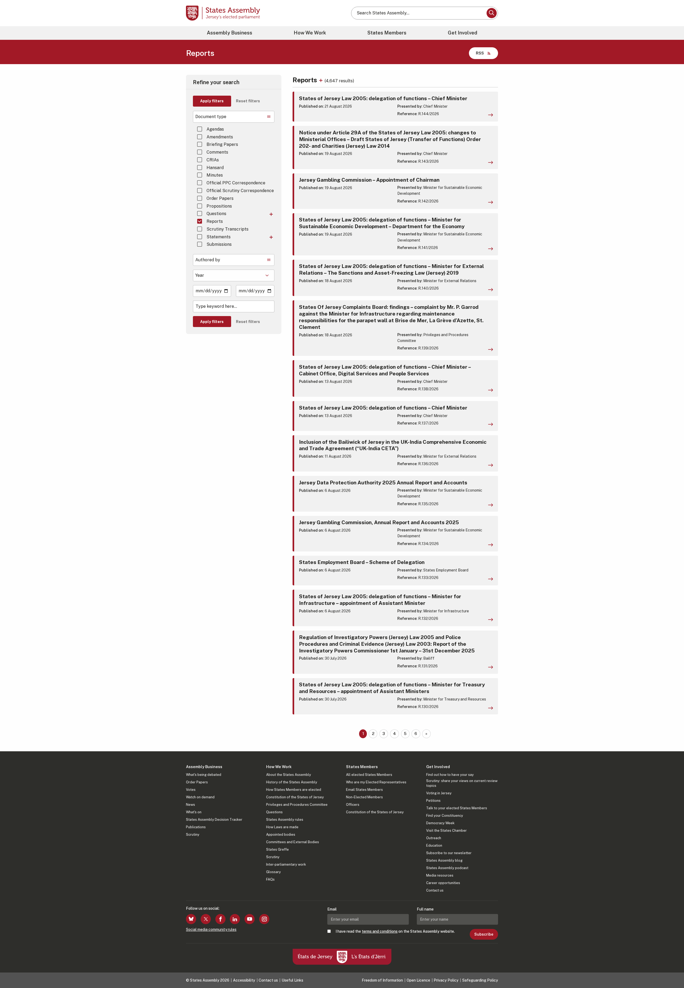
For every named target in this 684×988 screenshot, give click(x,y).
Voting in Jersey (439, 793)
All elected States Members (369, 775)
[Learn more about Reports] (321, 80)
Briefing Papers (222, 144)
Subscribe (483, 934)
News (190, 805)
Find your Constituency (444, 816)
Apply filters (212, 101)
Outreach (433, 838)
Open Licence (418, 980)
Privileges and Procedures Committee (297, 805)
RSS (480, 53)
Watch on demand (200, 797)
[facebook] (220, 919)
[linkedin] (235, 919)
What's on (193, 812)
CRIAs (213, 159)
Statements (219, 236)
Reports (215, 221)
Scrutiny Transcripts (227, 229)
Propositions (219, 206)
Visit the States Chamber (446, 830)
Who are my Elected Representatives (376, 782)
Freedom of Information (382, 980)
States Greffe (277, 849)
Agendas (215, 129)
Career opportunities (443, 883)
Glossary (273, 872)
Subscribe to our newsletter (449, 853)
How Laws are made (282, 827)
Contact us (435, 890)
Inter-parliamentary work (286, 864)
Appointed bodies (280, 835)
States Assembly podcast (447, 868)
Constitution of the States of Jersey (295, 797)
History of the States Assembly (291, 782)
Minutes (215, 175)
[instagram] (264, 919)
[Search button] (492, 13)
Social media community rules (211, 929)
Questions (216, 213)
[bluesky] (191, 919)
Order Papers (220, 198)
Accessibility (244, 980)
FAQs (270, 879)
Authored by (207, 259)
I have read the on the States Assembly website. (395, 931)
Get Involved (462, 33)
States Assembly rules (284, 820)
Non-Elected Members (364, 797)
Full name (425, 909)
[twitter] (206, 919)
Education (434, 845)
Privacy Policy (446, 980)
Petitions (433, 801)
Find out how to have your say (450, 775)
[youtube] (249, 919)
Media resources (439, 875)
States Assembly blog (444, 860)
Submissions (219, 244)
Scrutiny (192, 835)
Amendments (220, 136)
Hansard (215, 167)
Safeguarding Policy (480, 980)
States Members (386, 33)
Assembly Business (229, 33)
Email (332, 909)
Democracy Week (440, 823)
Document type (210, 116)
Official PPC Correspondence (236, 182)
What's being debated (203, 775)
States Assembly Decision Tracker (214, 820)
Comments (217, 152)
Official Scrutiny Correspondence (240, 190)
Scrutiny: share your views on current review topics (462, 783)
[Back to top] (671, 970)
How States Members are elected (293, 790)
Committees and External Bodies (292, 842)
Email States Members (364, 790)
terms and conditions (380, 931)
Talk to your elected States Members (456, 808)
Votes (191, 790)
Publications (196, 827)
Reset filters (248, 101)
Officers (352, 805)
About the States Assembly (288, 775)
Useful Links (292, 980)
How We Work (310, 33)
